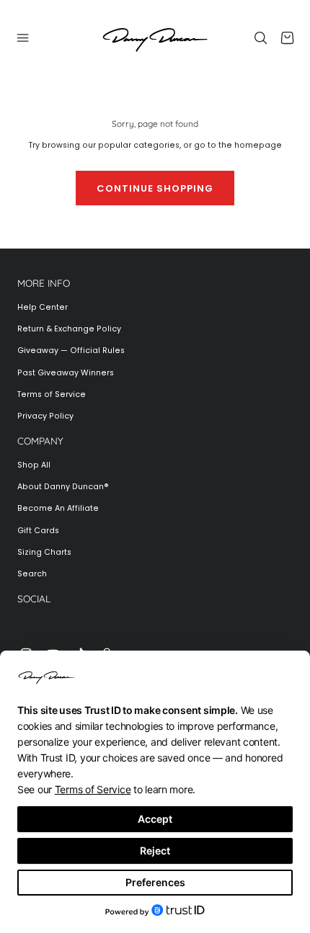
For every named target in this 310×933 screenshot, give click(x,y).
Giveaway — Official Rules (71, 350)
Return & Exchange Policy (69, 328)
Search (32, 573)
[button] (23, 37)
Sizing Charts (44, 552)
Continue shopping (155, 188)
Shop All (33, 465)
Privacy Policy (45, 416)
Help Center (42, 307)
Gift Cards (38, 530)
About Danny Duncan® (63, 486)
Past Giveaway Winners (65, 372)
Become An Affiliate (58, 508)
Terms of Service (51, 394)
